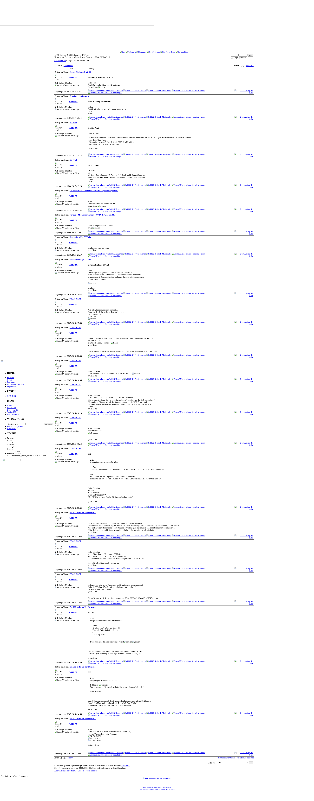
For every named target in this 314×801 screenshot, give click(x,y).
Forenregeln (11, 382)
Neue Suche (68, 66)
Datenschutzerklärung (15, 384)
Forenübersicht (60, 61)
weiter (249, 66)
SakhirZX (73, 77)
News (9, 380)
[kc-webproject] (157, 774)
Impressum (11, 386)
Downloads (11, 408)
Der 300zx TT (12, 410)
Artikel (10, 405)
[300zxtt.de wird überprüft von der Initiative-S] (157, 778)
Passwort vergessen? (15, 426)
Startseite (10, 378)
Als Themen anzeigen (245, 758)
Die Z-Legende (13, 414)
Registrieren (11, 429)
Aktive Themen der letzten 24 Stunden (69, 771)
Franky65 (125, 766)
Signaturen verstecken (226, 758)
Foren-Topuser (91, 771)
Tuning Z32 (11, 412)
